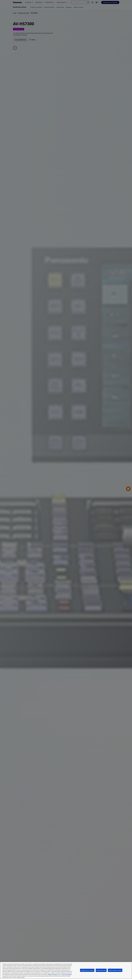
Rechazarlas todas (101, 970)
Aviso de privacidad (67, 974)
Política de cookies (52, 974)
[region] (66, 970)
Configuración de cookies (87, 970)
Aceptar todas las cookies (115, 970)
